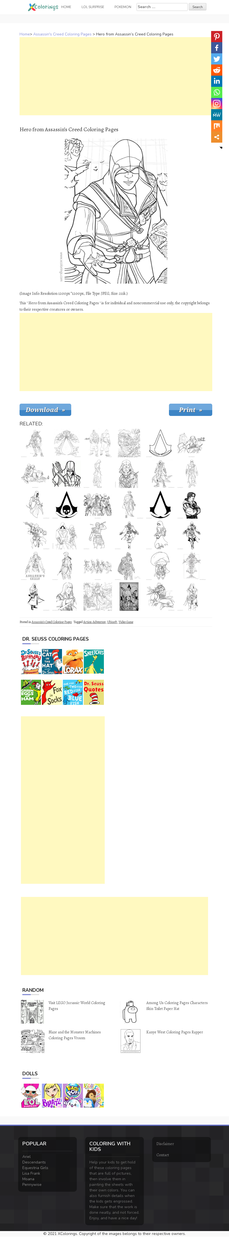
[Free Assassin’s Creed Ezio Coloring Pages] (129, 535)
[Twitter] (216, 58)
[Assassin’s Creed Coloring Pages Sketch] (35, 473)
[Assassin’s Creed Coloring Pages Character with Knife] (66, 596)
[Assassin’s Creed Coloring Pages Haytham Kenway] (129, 504)
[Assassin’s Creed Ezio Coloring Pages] (191, 535)
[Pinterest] (216, 36)
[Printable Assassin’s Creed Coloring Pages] (160, 473)
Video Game (126, 622)
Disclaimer (165, 1143)
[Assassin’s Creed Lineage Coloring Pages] (129, 473)
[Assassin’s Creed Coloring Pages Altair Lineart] (97, 473)
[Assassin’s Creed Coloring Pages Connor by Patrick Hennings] (35, 443)
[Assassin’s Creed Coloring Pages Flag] (66, 443)
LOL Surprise (93, 7)
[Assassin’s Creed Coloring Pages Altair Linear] (191, 473)
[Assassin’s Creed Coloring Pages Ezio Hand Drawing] (35, 565)
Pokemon (123, 7)
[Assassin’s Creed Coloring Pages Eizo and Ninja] (97, 504)
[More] (216, 137)
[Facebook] (216, 47)
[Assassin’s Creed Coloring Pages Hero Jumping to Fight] (160, 596)
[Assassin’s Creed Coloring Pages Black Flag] (66, 504)
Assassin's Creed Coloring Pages (62, 34)
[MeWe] (216, 114)
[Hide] (221, 147)
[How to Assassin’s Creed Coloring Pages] (97, 565)
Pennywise (32, 1184)
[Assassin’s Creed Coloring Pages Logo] (160, 443)
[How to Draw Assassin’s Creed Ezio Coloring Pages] (97, 443)
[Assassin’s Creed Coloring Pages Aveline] (191, 565)
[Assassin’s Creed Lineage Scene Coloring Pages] (97, 596)
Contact (162, 1155)
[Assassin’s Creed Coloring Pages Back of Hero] (160, 535)
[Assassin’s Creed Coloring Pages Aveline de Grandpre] (66, 565)
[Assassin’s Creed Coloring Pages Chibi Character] (160, 565)
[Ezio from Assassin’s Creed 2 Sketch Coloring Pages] (191, 504)
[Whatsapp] (216, 92)
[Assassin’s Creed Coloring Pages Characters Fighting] (129, 443)
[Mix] (216, 125)
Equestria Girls (35, 1167)
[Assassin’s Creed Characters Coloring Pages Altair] (35, 504)
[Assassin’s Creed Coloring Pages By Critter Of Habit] (97, 535)
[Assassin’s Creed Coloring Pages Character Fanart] (129, 565)
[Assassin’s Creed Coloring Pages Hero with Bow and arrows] (66, 473)
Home (25, 34)
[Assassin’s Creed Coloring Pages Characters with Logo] (129, 596)
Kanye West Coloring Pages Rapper (174, 1032)
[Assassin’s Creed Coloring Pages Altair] (35, 535)
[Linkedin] (216, 81)
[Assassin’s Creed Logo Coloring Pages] (160, 504)
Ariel (26, 1156)
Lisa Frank (31, 1173)
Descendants (34, 1162)
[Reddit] (216, 70)
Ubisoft (112, 622)
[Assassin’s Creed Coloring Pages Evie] (191, 596)
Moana (28, 1179)
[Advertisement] (116, 76)
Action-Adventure (94, 622)
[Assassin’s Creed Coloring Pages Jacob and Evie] (66, 535)
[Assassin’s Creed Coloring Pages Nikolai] (35, 596)
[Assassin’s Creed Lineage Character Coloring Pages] (191, 443)
